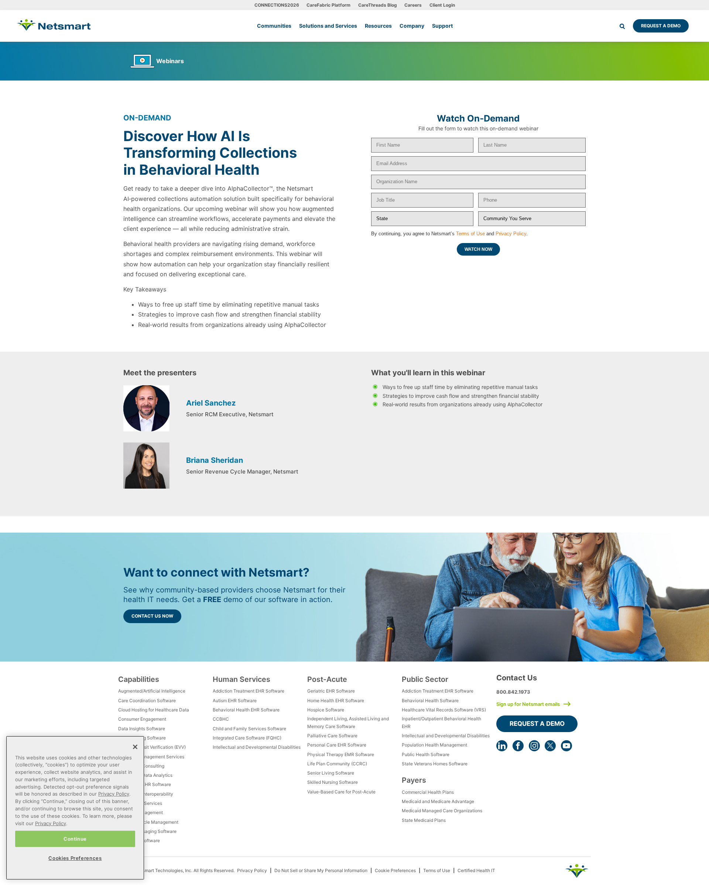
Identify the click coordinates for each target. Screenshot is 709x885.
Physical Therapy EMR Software (340, 754)
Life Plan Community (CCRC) (337, 763)
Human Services (241, 679)
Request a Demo (661, 25)
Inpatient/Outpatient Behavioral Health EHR (441, 722)
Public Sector (425, 679)
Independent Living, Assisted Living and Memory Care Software (348, 722)
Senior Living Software (330, 773)
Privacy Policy (511, 233)
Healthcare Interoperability (145, 794)
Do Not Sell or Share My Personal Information (320, 870)
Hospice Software (325, 710)
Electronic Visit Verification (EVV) (152, 747)
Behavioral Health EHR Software (246, 710)
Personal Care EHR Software (336, 745)
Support (442, 26)
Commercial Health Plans (428, 792)
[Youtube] (566, 745)
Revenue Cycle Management (148, 822)
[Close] (135, 747)
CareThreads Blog (377, 5)
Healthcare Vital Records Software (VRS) (444, 710)
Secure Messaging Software (147, 831)
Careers (413, 5)
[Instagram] (534, 745)
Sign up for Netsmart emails (528, 704)
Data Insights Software (141, 728)
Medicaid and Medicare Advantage (438, 801)
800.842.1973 (513, 692)
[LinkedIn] (501, 745)
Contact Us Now (152, 616)
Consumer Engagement (142, 719)
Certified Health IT (476, 870)
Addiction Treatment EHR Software (248, 691)
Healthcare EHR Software (144, 784)
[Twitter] (550, 745)
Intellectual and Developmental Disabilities (257, 747)
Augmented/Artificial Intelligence (151, 691)
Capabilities (138, 679)
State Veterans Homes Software (434, 763)
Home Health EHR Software (335, 700)
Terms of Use (470, 233)
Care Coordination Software (147, 700)
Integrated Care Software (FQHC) (247, 738)
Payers (414, 780)
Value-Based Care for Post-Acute (341, 792)
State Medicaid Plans (424, 820)
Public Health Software (425, 754)
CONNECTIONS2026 (276, 5)
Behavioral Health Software (430, 700)
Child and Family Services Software (249, 728)
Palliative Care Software (332, 735)
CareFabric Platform (328, 5)
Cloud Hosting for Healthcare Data (153, 710)
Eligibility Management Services (151, 756)
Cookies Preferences (75, 858)
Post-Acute (327, 679)
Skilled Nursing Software (332, 782)
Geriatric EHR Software (331, 691)
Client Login (442, 5)
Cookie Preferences (395, 870)
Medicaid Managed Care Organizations (442, 810)
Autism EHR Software (235, 700)
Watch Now (478, 249)
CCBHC (221, 719)
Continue (75, 838)
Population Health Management (434, 745)
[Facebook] (518, 745)
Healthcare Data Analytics (145, 775)
